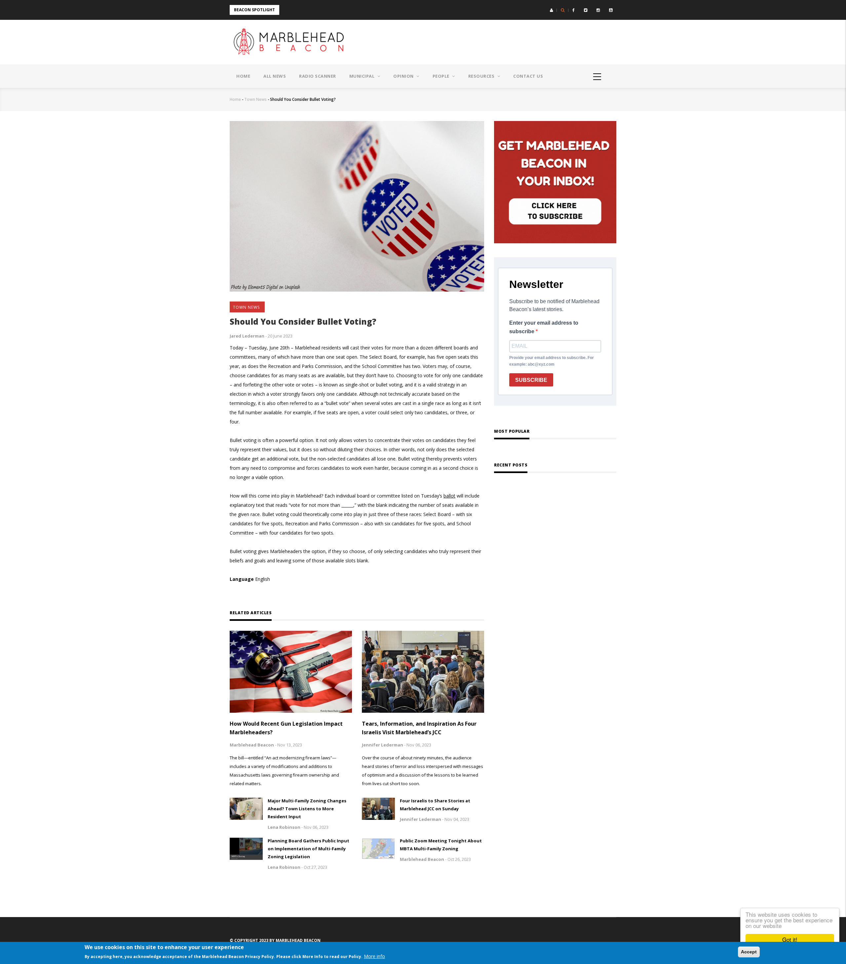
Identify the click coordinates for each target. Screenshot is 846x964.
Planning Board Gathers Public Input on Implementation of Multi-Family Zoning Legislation (308, 849)
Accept (749, 951)
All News (274, 76)
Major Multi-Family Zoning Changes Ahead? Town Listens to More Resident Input (307, 809)
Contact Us (528, 76)
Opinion (404, 76)
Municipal (362, 76)
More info (374, 956)
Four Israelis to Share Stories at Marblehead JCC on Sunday (435, 805)
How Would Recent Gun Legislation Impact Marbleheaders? (286, 728)
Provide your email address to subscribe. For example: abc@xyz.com (551, 361)
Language (242, 579)
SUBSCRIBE (531, 380)
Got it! (789, 939)
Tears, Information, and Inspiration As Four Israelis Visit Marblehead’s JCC (419, 728)
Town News (255, 99)
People (442, 76)
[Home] (291, 42)
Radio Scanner (317, 76)
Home (243, 76)
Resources (482, 76)
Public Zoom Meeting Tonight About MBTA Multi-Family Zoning (441, 845)
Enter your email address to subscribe (543, 327)
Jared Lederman (247, 336)
